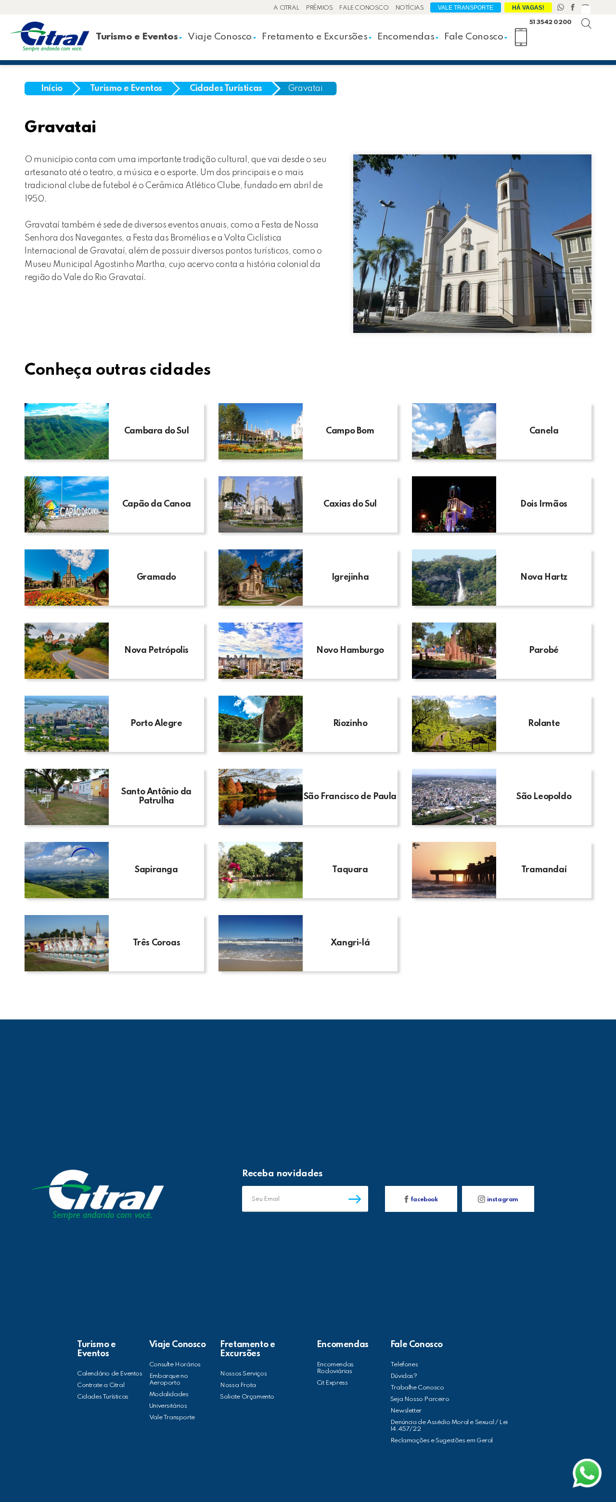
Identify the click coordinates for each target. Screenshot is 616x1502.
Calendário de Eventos (109, 1374)
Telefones (404, 1365)
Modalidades (169, 1394)
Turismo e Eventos (137, 37)
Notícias (410, 8)
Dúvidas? (403, 1376)
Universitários (168, 1406)
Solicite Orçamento (247, 1397)
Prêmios (319, 8)
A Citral (286, 8)
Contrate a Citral (100, 1385)
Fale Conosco (363, 8)
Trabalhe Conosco (417, 1388)
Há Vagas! (528, 8)
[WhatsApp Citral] (561, 8)
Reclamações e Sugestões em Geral (441, 1441)
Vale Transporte (465, 8)
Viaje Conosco (220, 37)
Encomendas (405, 37)
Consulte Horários (175, 1365)
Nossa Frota (238, 1385)
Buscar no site (594, 15)
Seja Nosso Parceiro (419, 1399)
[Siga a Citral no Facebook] (573, 8)
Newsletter (406, 1411)
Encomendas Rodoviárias (335, 1368)
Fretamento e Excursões (314, 37)
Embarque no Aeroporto (168, 1379)
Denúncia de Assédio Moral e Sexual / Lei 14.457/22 (449, 1425)
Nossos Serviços (243, 1374)
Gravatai (305, 88)
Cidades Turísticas (102, 1397)
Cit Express (332, 1383)
